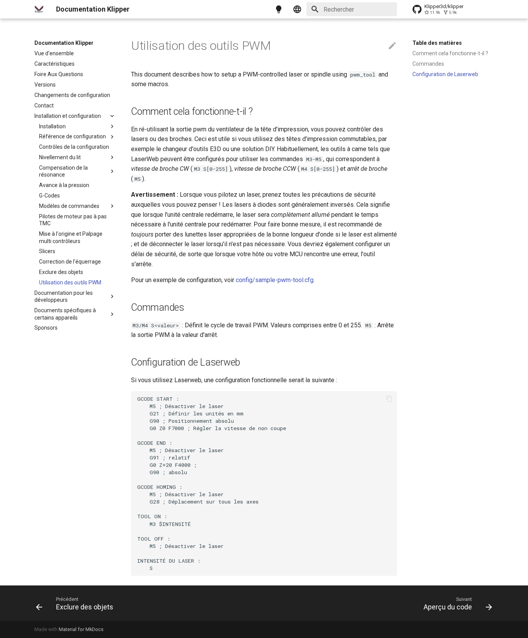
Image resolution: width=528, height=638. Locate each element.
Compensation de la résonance (63, 171)
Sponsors (46, 328)
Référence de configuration (72, 136)
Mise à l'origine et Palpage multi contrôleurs (70, 237)
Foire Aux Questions (58, 74)
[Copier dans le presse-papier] (389, 398)
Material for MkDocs (81, 629)
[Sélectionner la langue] (297, 9)
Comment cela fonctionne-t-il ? (450, 53)
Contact (44, 105)
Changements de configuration (72, 95)
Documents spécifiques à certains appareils (65, 313)
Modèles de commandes (69, 206)
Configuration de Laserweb (445, 74)
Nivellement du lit (60, 157)
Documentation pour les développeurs (63, 296)
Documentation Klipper (64, 43)
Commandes (428, 64)
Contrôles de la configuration (74, 147)
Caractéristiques (54, 64)
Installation (52, 126)
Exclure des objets (61, 272)
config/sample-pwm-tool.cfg (274, 280)
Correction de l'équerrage (70, 262)
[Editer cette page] (392, 46)
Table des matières (437, 43)
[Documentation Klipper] (39, 9)
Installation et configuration (67, 116)
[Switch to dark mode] (278, 9)
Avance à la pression (64, 185)
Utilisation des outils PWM (70, 282)
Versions (45, 85)
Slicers (47, 251)
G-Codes (49, 195)
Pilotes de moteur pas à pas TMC (73, 219)
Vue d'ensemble (54, 53)
